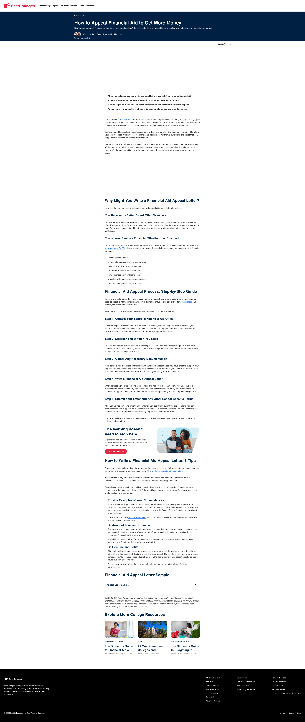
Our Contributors (213, 685)
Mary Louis (119, 34)
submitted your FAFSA (115, 248)
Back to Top (223, 44)
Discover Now (114, 451)
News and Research (88, 6)
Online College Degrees (48, 6)
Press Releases (212, 693)
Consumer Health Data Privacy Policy (286, 693)
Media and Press (212, 689)
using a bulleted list (137, 517)
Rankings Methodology (246, 682)
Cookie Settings (295, 713)
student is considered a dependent (167, 471)
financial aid (125, 119)
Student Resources (69, 6)
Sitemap (282, 713)
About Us (209, 682)
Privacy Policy (277, 685)
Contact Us (210, 697)
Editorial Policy (243, 685)
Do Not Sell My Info (279, 682)
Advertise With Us (213, 701)
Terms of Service (278, 689)
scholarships (186, 302)
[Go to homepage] (19, 5)
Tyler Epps (96, 34)
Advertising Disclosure (246, 689)
